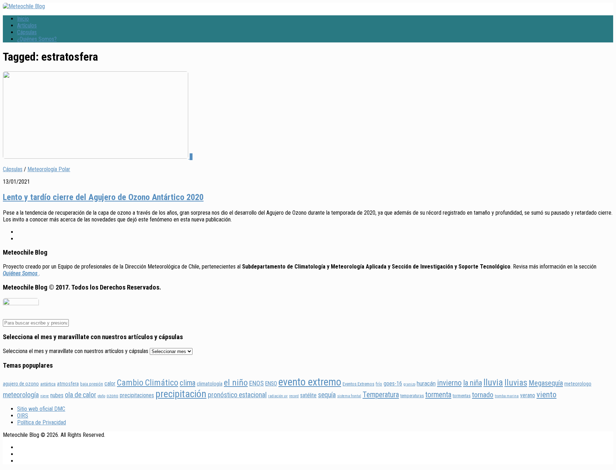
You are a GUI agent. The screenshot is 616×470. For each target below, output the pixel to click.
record (294, 396)
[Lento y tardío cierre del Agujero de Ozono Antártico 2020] (96, 156)
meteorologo (577, 384)
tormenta (438, 394)
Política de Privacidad (41, 422)
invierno (449, 382)
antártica (48, 384)
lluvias (515, 383)
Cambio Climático (147, 383)
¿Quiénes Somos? (37, 39)
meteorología (21, 395)
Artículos (27, 25)
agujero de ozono (21, 384)
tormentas (462, 395)
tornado (482, 394)
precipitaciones (137, 395)
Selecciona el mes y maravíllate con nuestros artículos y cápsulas (75, 351)
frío (379, 384)
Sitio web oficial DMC (41, 408)
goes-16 (393, 383)
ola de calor (80, 395)
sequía (327, 395)
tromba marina (507, 396)
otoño (101, 396)
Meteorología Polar (48, 169)
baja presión (91, 384)
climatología (209, 384)
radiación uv (278, 396)
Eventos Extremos (358, 384)
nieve (44, 396)
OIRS (22, 415)
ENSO (271, 383)
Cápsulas (27, 32)
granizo (409, 384)
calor (109, 383)
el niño (236, 383)
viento (546, 394)
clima (187, 382)
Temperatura (381, 394)
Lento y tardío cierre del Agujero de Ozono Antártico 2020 (103, 197)
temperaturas (412, 395)
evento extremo (309, 382)
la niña (472, 382)
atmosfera (68, 384)
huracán (426, 383)
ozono (112, 395)
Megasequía (546, 383)
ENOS (256, 383)
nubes (56, 395)
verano (527, 395)
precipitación (180, 394)
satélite (308, 395)
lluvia (493, 382)
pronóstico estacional (237, 395)
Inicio (23, 18)
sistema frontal (349, 396)
